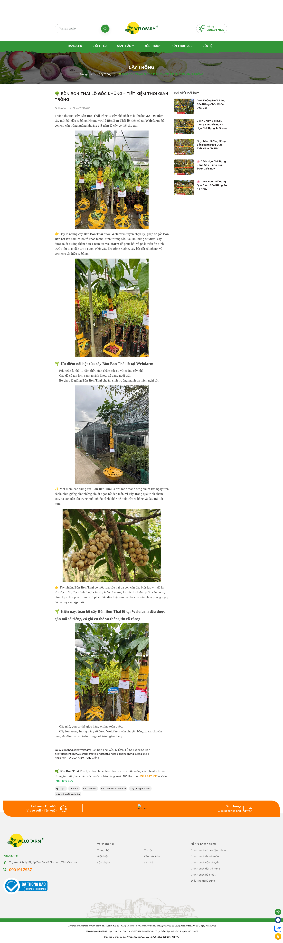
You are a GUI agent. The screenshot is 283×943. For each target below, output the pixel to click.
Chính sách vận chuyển (205, 862)
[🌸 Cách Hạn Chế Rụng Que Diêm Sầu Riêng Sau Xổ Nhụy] (184, 187)
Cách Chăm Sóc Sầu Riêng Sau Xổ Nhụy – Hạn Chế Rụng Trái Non (212, 124)
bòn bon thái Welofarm (113, 788)
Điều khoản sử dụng (203, 880)
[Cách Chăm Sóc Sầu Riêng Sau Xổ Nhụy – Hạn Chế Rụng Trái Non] (184, 126)
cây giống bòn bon (140, 788)
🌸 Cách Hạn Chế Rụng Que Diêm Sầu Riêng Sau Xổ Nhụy (212, 185)
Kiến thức (151, 45)
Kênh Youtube (182, 45)
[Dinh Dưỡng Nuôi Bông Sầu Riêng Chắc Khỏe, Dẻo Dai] (184, 106)
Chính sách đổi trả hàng (205, 868)
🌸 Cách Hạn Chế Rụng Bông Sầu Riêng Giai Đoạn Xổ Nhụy (211, 165)
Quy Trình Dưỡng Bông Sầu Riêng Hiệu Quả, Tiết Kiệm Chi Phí (211, 144)
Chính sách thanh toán (205, 856)
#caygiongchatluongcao (103, 753)
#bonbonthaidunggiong (133, 753)
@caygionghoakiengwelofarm (73, 749)
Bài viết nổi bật (186, 93)
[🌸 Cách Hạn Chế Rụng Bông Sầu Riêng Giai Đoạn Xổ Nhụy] (184, 166)
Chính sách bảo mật (203, 874)
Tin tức (148, 850)
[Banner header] (141, 7)
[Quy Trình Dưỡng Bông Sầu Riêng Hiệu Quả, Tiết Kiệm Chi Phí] (184, 146)
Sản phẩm (124, 45)
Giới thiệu (100, 45)
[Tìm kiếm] (105, 29)
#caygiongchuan (65, 753)
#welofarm (81, 753)
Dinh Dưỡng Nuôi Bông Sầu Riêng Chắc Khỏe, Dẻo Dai (211, 104)
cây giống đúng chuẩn (68, 794)
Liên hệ (207, 45)
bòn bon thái (89, 788)
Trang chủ (74, 45)
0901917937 (216, 30)
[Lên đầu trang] (278, 903)
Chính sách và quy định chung (209, 850)
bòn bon (74, 788)
